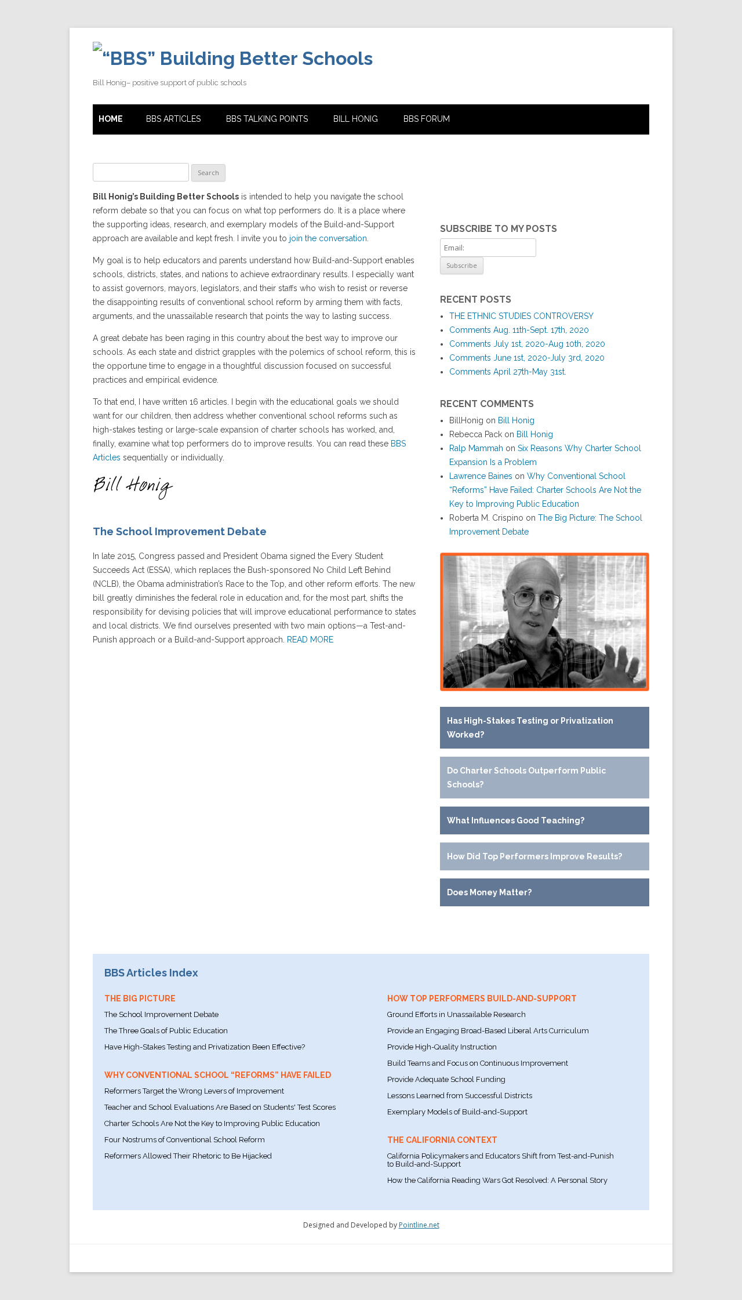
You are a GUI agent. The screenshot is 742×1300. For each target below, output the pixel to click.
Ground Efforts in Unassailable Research (456, 1014)
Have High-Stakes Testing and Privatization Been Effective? (204, 1047)
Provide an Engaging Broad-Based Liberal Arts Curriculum (488, 1030)
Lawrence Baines (480, 476)
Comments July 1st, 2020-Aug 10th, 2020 (527, 343)
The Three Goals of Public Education (166, 1030)
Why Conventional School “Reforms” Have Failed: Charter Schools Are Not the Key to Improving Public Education (545, 490)
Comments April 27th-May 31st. (507, 371)
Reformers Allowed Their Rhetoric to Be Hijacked (188, 1156)
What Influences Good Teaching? (515, 820)
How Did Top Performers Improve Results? (534, 856)
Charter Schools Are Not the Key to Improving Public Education (212, 1123)
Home (111, 119)
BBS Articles (173, 119)
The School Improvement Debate (161, 1014)
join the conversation (328, 238)
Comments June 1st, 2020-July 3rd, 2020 (527, 357)
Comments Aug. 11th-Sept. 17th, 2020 (519, 330)
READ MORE (310, 639)
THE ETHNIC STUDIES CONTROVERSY (521, 316)
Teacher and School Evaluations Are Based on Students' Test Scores (220, 1107)
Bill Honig (355, 119)
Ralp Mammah (476, 448)
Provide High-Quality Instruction (442, 1047)
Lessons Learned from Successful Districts (459, 1095)
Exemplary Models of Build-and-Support (457, 1111)
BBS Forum (426, 119)
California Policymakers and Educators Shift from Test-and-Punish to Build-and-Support (500, 1160)
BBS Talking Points (267, 119)
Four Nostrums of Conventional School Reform (184, 1139)
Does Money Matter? (489, 892)
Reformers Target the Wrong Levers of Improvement (194, 1091)
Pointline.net (419, 1225)
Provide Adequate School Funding (446, 1079)
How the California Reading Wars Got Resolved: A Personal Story (497, 1180)
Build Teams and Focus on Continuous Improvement (477, 1063)
